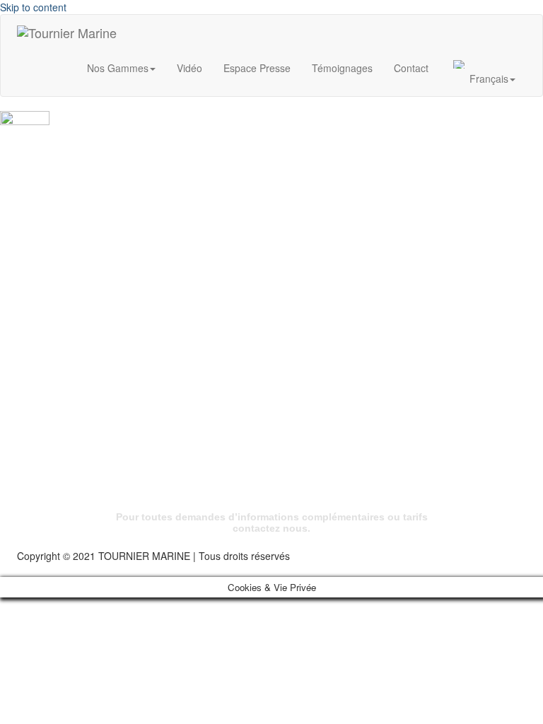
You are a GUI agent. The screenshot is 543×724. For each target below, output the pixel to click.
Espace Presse (257, 68)
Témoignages (342, 68)
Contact (411, 68)
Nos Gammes (117, 68)
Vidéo (189, 68)
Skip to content (33, 7)
